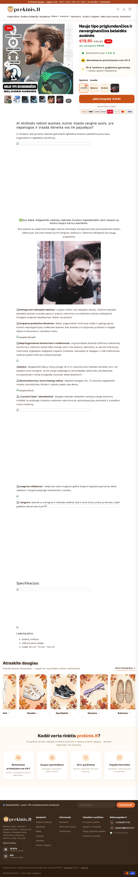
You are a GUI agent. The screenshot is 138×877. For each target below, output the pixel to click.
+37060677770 (122, 822)
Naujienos (40, 827)
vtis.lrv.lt (84, 868)
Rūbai (38, 831)
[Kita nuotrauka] (69, 64)
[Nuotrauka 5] (42, 99)
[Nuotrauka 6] (51, 99)
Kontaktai (63, 822)
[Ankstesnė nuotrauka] (7, 64)
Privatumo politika (91, 822)
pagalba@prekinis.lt (124, 828)
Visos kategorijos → (125, 668)
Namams (40, 840)
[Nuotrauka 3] (25, 99)
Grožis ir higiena (43, 845)
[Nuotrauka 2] (16, 99)
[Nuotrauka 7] (60, 99)
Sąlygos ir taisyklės (92, 827)
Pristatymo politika (91, 836)
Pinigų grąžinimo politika (94, 831)
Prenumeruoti (125, 805)
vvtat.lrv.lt (68, 868)
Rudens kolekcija (44, 822)
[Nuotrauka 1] (8, 99)
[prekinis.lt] (17, 819)
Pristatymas (65, 831)
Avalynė (39, 836)
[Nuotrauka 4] (34, 99)
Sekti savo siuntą (67, 827)
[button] (118, 9)
